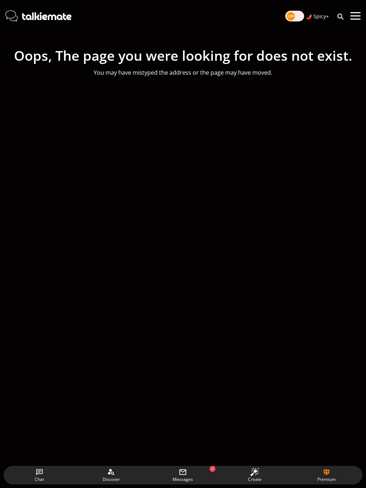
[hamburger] (355, 16)
